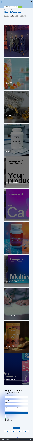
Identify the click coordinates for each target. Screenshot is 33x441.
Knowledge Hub (10, 9)
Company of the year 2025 (11, 50)
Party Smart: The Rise (10, 249)
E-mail (6, 402)
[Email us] (13, 431)
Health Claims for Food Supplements (13, 315)
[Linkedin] (26, 431)
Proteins (7, 151)
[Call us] (19, 431)
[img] (5, 418)
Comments (6, 406)
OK (30, 439)
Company (16, 437)
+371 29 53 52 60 (9, 416)
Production (16, 435)
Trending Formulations (10, 346)
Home (5, 9)
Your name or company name (9, 395)
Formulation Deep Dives (10, 379)
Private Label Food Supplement (12, 182)
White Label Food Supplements (12, 217)
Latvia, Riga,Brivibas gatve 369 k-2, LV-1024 (11, 418)
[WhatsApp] (7, 431)
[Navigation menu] (31, 1)
